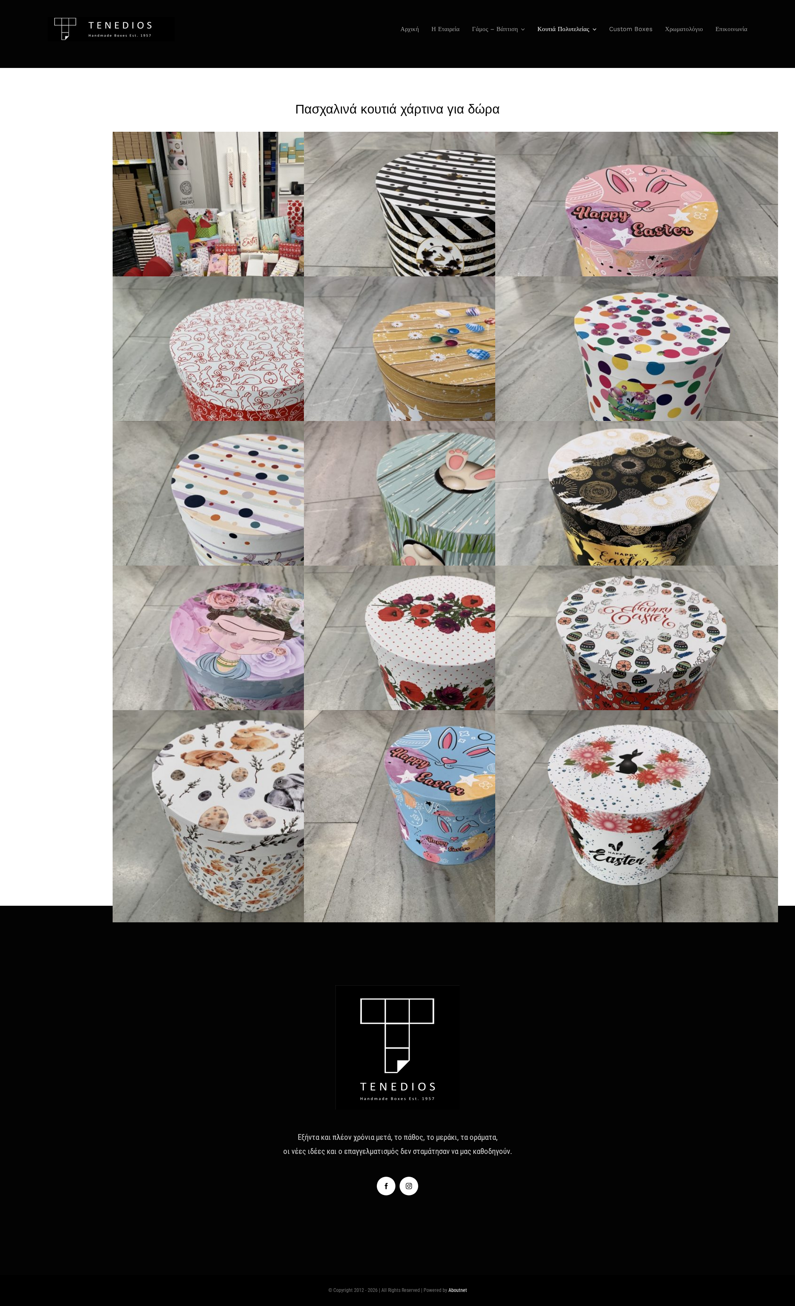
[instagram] (409, 1186)
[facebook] (386, 1186)
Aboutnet (457, 1290)
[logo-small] (111, 21)
